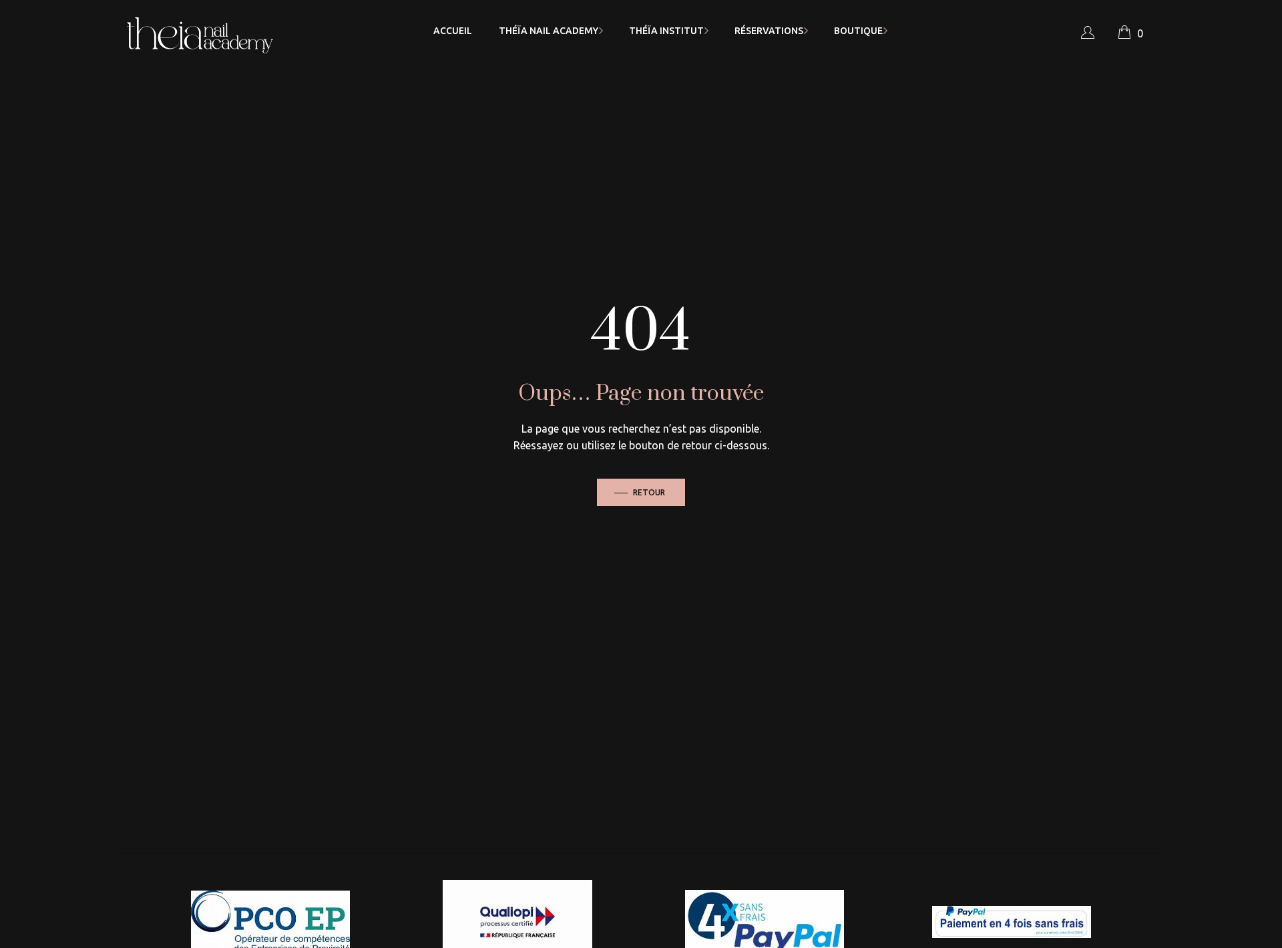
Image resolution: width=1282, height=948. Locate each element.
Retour (649, 492)
